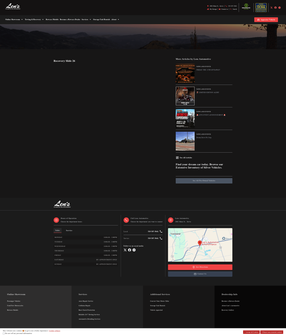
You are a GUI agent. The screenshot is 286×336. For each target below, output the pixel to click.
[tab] (58, 230)
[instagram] (279, 7)
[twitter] (271, 7)
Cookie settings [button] (54, 331)
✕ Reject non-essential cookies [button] (272, 332)
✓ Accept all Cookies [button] (251, 332)
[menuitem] (14, 19)
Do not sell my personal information (18, 333)
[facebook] (275, 7)
